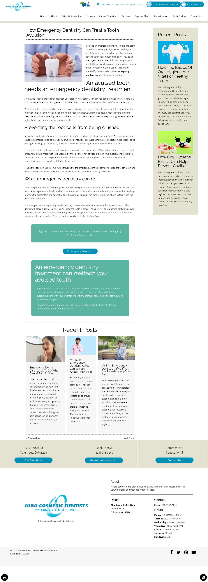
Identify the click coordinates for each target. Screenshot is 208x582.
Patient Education (108, 16)
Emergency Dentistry (80, 251)
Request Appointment (104, 460)
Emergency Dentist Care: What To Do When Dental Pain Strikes (45, 370)
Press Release (161, 16)
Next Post (128, 438)
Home (43, 16)
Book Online (194, 4)
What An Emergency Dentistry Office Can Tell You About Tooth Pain (81, 365)
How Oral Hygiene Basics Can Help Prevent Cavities (174, 161)
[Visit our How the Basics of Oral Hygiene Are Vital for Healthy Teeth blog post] (175, 63)
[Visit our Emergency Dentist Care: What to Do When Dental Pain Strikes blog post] (45, 349)
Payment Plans (142, 16)
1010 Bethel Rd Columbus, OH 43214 (121, 4)
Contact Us (196, 16)
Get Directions (33, 460)
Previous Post (34, 438)
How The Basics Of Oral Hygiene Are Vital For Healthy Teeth (175, 74)
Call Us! (165, 4)
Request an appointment (50, 304)
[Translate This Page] (203, 577)
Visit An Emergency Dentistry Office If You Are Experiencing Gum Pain (116, 370)
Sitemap (26, 553)
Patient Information (72, 16)
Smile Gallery (179, 16)
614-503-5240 (103, 304)
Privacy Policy (15, 553)
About (54, 16)
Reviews (126, 16)
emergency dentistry (108, 45)
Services (90, 16)
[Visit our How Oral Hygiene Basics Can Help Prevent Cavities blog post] (175, 153)
